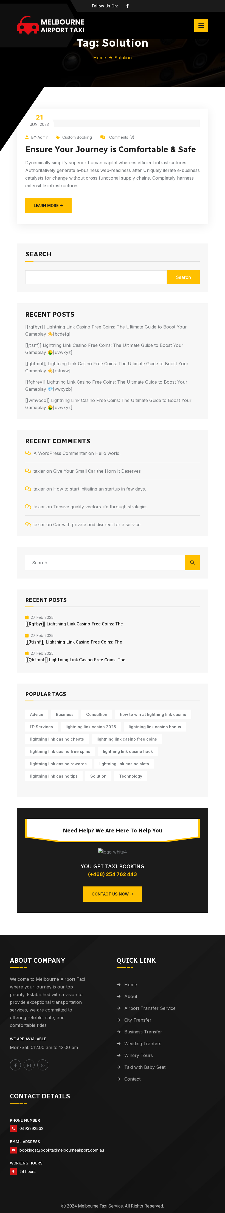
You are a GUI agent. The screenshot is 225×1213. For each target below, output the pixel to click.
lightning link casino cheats (57, 739)
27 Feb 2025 (42, 617)
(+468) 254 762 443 (112, 874)
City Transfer (137, 1020)
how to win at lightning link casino (153, 714)
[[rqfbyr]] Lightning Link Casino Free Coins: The (74, 624)
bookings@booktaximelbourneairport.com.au (61, 1150)
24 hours (27, 1171)
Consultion (96, 714)
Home (99, 57)
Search (38, 254)
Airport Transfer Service (150, 1008)
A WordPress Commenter (60, 453)
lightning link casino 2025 (91, 726)
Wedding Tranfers (142, 1043)
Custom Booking (77, 137)
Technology (130, 776)
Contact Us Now (110, 894)
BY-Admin (40, 137)
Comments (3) (121, 137)
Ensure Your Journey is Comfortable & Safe (110, 149)
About (130, 996)
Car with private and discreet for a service (96, 524)
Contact (132, 1079)
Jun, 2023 (39, 120)
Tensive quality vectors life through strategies (100, 506)
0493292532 (31, 1128)
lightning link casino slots (124, 763)
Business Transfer (143, 1032)
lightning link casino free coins (127, 739)
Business (65, 714)
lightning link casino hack (128, 751)
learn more (46, 205)
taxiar (39, 471)
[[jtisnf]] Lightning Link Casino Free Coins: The (73, 642)
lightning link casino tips (54, 776)
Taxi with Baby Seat (144, 1067)
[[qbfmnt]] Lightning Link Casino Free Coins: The (75, 659)
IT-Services (41, 726)
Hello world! (107, 453)
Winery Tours (138, 1055)
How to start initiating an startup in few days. (99, 489)
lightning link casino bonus (155, 726)
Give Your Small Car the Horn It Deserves (97, 471)
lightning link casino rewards (58, 763)
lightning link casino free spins (60, 751)
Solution (98, 776)
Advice (36, 714)
